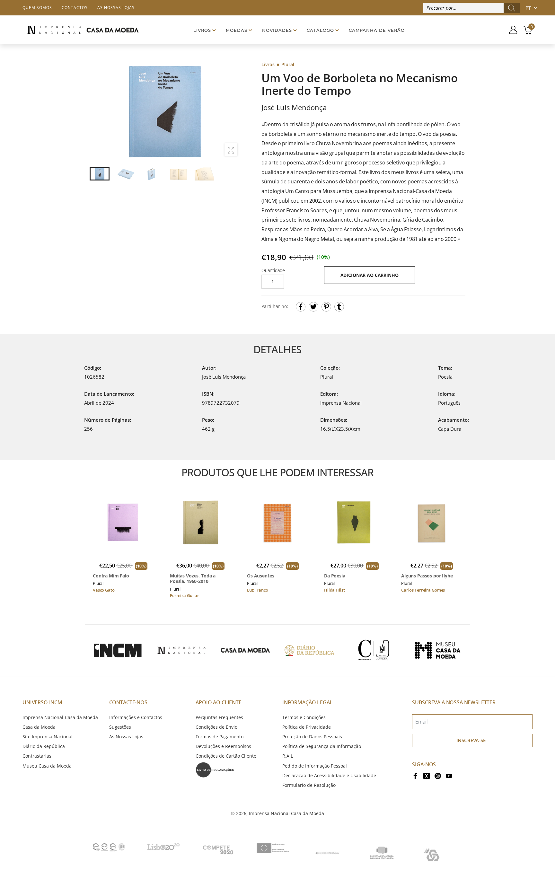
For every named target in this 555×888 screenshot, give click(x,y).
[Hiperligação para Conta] (511, 30)
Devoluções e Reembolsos (223, 746)
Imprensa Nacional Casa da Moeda (286, 813)
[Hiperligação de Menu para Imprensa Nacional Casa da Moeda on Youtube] (449, 775)
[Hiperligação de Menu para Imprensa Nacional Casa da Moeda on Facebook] (415, 775)
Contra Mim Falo (111, 576)
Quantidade (273, 270)
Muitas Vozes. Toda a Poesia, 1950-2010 (193, 578)
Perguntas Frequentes (219, 717)
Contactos (75, 7)
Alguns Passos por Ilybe (427, 576)
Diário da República (43, 746)
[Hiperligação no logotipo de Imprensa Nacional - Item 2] (181, 650)
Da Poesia (334, 576)
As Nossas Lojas (126, 737)
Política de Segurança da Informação (321, 746)
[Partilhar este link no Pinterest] (326, 307)
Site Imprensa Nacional (47, 737)
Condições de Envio (216, 727)
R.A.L (287, 756)
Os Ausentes (260, 576)
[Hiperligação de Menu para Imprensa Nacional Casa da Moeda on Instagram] (438, 775)
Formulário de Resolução (309, 785)
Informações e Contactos (135, 717)
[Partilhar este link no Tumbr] (339, 307)
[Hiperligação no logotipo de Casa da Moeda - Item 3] (245, 650)
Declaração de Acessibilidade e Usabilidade (329, 775)
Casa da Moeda (39, 727)
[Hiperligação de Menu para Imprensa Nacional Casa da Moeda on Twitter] (426, 775)
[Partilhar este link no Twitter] (313, 307)
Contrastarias (36, 756)
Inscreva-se (471, 740)
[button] (232, 111)
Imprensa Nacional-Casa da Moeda (60, 717)
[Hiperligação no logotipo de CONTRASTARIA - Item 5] (373, 650)
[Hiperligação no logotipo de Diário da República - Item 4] (309, 650)
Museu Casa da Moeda (47, 766)
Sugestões (120, 727)
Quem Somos (37, 7)
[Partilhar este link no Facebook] (300, 307)
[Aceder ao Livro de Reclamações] (215, 769)
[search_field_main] (512, 8)
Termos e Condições (304, 717)
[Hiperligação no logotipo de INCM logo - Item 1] (117, 650)
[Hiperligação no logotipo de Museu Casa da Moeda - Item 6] (437, 650)
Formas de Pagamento (219, 737)
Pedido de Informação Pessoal (314, 766)
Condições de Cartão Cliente (226, 756)
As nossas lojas (116, 7)
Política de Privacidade (306, 727)
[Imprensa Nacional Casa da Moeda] (82, 30)
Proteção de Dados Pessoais (312, 737)
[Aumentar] (231, 149)
